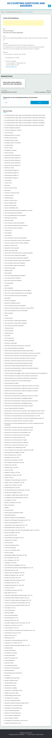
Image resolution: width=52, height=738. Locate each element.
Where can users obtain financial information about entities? (19, 350)
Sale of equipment (9, 288)
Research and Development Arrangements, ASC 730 (17, 520)
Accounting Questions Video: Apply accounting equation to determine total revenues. (25, 115)
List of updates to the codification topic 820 (15, 447)
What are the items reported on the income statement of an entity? (21, 355)
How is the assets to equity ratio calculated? (15, 255)
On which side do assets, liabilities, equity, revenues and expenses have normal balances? (26, 373)
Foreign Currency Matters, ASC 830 (13, 485)
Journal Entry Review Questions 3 (13, 160)
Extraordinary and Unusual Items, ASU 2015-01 (16, 720)
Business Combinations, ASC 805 (13, 502)
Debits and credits (9, 220)
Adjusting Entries (9, 648)
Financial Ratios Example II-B (12, 170)
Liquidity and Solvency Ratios (12, 693)
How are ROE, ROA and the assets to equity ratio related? (19, 253)
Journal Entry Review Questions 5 (13, 155)
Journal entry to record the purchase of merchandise (17, 435)
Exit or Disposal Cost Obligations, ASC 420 (15, 565)
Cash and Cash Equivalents (11, 615)
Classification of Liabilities (11, 688)
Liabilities (7, 507)
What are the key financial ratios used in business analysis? (19, 405)
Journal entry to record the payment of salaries (16, 440)
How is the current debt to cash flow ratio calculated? (12, 83)
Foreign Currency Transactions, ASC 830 (14, 482)
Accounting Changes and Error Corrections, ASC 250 (17, 622)
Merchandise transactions (11, 218)
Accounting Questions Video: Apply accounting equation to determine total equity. (24, 125)
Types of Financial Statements (12, 710)
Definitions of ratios (9, 167)
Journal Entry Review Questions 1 (13, 165)
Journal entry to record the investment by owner (16, 445)
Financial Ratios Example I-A (11, 177)
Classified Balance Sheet (11, 683)
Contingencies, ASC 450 (10, 562)
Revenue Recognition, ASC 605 (12, 532)
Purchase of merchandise (11, 343)
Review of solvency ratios (11, 200)
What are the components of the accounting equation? (18, 380)
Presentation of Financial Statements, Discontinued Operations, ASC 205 (22, 415)
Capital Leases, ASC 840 (11, 465)
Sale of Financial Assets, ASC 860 (13, 455)
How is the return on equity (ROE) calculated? (16, 320)
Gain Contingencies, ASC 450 (12, 557)
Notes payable (8, 273)
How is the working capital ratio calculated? (15, 275)
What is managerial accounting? (12, 127)
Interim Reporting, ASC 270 (11, 617)
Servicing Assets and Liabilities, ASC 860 (14, 452)
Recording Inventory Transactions (13, 142)
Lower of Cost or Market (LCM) (12, 550)
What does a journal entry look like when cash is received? (19, 360)
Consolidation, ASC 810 (10, 500)
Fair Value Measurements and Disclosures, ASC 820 (17, 490)
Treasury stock (8, 230)
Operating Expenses (9, 670)
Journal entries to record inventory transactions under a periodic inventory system (24, 413)
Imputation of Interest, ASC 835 (12, 472)
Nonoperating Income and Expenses (13, 673)
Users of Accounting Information (12, 700)
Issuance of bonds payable (11, 250)
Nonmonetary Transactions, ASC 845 (14, 460)
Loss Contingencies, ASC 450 (12, 560)
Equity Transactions (9, 505)
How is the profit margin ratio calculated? (14, 348)
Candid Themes (39, 734)
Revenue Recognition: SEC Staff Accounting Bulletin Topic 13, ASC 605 (22, 530)
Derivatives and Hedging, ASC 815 (13, 492)
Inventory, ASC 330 (9, 587)
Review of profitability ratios (11, 208)
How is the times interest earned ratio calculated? (17, 258)
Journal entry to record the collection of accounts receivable (19, 427)
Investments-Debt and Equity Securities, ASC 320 (17, 597)
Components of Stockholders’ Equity (13, 690)
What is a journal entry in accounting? (14, 393)
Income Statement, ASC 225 (12, 627)
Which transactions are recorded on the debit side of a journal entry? (21, 378)
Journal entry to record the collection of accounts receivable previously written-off (24, 418)
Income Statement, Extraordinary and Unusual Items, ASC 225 (20, 630)
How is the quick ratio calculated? (13, 278)
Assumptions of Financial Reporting (13, 708)
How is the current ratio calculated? (13, 280)
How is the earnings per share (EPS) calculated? (16, 310)
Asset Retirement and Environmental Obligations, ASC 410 (19, 567)
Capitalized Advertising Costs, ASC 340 (14, 585)
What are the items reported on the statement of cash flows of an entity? (22, 353)
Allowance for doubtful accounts (12, 303)
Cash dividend (8, 180)
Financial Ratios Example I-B (11, 175)
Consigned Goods (9, 145)
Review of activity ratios (10, 205)
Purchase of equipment (10, 300)
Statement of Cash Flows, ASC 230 (13, 625)
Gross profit (7, 335)
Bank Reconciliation (9, 612)
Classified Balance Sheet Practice (13, 695)
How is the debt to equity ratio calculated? (15, 265)
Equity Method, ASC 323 (11, 592)
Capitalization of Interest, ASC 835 (13, 475)
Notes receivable (9, 313)
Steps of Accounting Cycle (11, 658)
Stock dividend (8, 233)
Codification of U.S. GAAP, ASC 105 (13, 643)
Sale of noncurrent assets (11, 187)
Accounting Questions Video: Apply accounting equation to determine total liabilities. (25, 122)
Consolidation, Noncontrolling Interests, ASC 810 (16, 497)
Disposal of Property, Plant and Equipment (15, 517)
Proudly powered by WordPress (17, 734)
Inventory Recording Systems (12, 545)
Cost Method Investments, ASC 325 (13, 590)
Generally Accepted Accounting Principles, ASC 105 (17, 645)
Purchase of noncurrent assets (12, 192)
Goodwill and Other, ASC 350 (12, 582)
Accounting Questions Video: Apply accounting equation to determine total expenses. (25, 117)
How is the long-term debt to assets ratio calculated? (17, 260)
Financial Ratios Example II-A (12, 172)
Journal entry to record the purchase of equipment (16, 442)
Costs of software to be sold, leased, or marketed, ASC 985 (19, 450)
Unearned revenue (9, 195)
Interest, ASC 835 (9, 477)
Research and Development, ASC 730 (14, 522)
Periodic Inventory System (11, 137)
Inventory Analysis (9, 552)
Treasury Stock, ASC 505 (11, 535)
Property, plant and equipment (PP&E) (14, 512)
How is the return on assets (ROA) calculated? (16, 323)
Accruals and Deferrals (10, 650)
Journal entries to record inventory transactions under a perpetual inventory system (25, 410)
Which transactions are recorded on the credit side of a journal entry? (21, 375)
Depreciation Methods (10, 515)
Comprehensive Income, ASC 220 (13, 633)
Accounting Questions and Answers (26, 4)
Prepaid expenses (9, 198)
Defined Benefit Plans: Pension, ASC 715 (15, 527)
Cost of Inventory (9, 132)
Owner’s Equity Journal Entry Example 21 (14, 408)
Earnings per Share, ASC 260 (12, 620)
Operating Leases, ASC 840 (11, 467)
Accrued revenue (9, 318)
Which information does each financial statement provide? (19, 363)
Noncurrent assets (9, 510)
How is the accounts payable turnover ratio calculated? (18, 290)
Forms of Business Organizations (12, 715)
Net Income (7, 675)
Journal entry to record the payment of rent (15, 437)
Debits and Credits (9, 663)
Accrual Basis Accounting (11, 653)
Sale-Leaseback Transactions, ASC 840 (14, 462)
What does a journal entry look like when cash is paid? (18, 345)
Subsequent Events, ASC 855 (12, 457)
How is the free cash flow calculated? (14, 228)
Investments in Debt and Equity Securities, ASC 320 (17, 605)
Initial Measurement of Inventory (12, 135)
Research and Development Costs (13, 723)
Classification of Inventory (11, 540)
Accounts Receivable (10, 610)
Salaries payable (8, 270)
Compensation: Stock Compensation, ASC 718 (16, 525)
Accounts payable (9, 283)
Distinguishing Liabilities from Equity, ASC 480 (16, 555)
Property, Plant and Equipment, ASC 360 (14, 572)
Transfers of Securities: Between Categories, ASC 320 (18, 600)
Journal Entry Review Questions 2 (13, 162)
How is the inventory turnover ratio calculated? (16, 295)
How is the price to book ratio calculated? (14, 223)
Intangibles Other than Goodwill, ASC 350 (15, 580)
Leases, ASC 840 (9, 470)
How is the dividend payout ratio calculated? (15, 215)
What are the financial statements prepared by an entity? (18, 210)
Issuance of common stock (11, 245)
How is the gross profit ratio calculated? (14, 325)
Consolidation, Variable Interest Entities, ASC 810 (16, 495)
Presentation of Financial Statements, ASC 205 (16, 640)
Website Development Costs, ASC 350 (14, 575)
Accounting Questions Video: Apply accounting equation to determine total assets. (24, 120)
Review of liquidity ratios (10, 203)
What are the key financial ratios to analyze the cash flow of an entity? (22, 385)
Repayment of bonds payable (12, 248)
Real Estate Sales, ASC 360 (11, 570)
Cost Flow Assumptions (10, 547)
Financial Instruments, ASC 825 (12, 487)
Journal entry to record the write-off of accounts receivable (19, 420)
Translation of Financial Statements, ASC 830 (16, 480)
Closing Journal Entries (10, 655)
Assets (6, 315)
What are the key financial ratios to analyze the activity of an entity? (21, 395)
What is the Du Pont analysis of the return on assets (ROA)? (19, 308)
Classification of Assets (10, 685)
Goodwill (7, 285)
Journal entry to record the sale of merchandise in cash (18, 432)
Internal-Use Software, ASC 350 (13, 577)
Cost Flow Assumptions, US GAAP (13, 130)
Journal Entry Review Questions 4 (13, 157)
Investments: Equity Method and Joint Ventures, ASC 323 (18, 595)
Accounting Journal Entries (11, 665)
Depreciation (8, 190)
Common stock (8, 182)
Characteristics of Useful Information (13, 705)
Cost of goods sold (9, 338)
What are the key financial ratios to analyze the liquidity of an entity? (21, 390)
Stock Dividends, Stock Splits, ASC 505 (14, 537)
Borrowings (7, 185)
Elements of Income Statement (12, 668)
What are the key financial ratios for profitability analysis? (18, 398)
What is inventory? (9, 152)
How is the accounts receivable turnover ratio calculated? (18, 293)
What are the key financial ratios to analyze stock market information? (22, 368)
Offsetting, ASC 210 (10, 637)
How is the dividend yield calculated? (13, 213)
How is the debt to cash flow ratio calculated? (16, 238)
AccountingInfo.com (12, 66)
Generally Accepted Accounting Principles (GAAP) (17, 703)
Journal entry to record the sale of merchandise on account (19, 430)
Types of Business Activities (11, 718)
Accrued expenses (9, 330)
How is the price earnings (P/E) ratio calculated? (16, 225)
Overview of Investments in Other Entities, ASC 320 (17, 602)
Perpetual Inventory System (11, 140)
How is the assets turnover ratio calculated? (15, 305)
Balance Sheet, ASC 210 (11, 635)
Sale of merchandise (9, 340)
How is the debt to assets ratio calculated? (15, 263)
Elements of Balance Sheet (11, 680)
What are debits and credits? (12, 383)
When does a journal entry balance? (13, 370)
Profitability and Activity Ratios (12, 678)
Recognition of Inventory (11, 150)
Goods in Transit (8, 147)
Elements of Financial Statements (13, 713)
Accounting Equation (10, 660)
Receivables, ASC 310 (10, 607)
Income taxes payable (10, 268)
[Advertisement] (23, 23)
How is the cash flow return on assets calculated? (17, 243)
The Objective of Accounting (11, 698)
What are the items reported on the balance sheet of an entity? (20, 358)
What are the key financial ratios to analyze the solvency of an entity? (22, 388)
